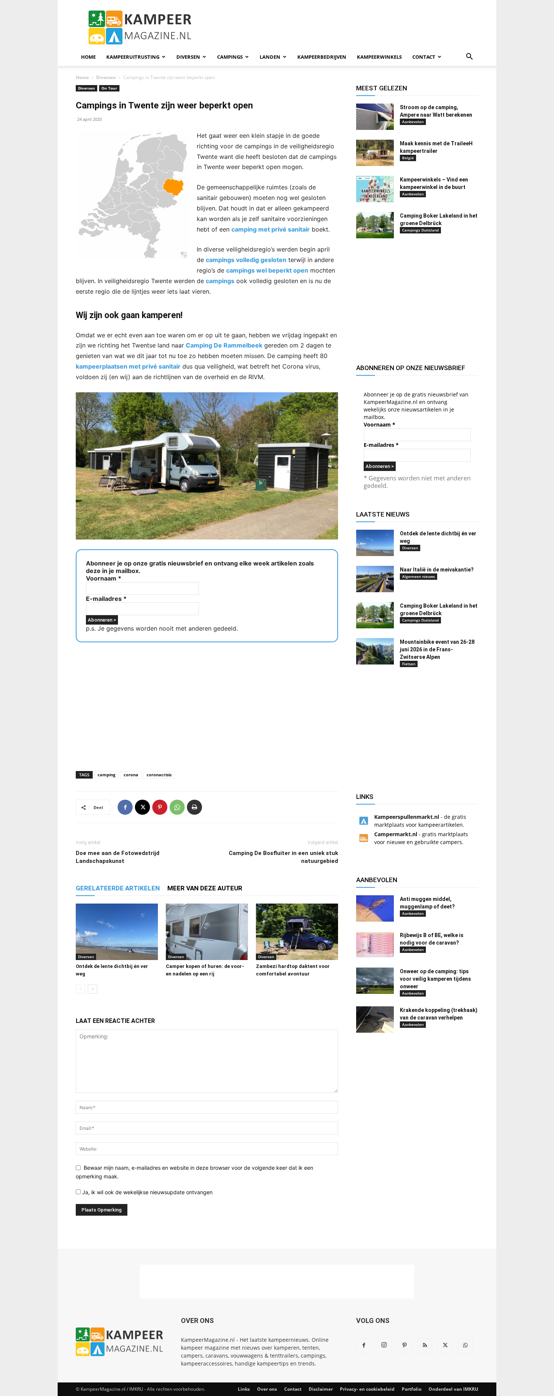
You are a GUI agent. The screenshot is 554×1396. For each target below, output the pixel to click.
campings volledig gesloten (246, 260)
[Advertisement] (341, 27)
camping (106, 774)
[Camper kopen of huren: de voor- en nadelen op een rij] (207, 932)
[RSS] (424, 1345)
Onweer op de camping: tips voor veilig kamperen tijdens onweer (435, 978)
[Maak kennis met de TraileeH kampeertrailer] (375, 153)
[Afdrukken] (194, 807)
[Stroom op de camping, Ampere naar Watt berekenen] (375, 117)
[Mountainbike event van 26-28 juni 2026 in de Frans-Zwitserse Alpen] (375, 651)
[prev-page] (80, 989)
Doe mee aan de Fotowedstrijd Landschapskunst (117, 857)
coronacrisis (159, 774)
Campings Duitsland (420, 230)
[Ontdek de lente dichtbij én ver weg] (117, 932)
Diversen (188, 56)
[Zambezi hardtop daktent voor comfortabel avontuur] (297, 932)
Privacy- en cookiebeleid (367, 1389)
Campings (230, 56)
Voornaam (103, 578)
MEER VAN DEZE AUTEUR (204, 888)
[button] (469, 57)
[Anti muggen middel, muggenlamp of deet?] (375, 908)
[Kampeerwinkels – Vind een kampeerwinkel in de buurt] (375, 189)
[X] (142, 807)
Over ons (267, 1389)
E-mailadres (106, 598)
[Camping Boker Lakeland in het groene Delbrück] (375, 225)
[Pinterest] (159, 807)
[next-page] (92, 989)
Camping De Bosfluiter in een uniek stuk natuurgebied (283, 857)
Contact (423, 56)
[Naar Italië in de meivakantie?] (375, 579)
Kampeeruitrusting (132, 56)
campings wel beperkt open (267, 270)
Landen (270, 56)
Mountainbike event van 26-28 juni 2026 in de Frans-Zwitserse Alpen (437, 649)
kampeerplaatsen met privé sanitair (128, 366)
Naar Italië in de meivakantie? (437, 570)
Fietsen (408, 663)
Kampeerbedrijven (321, 56)
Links (244, 1389)
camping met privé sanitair (270, 229)
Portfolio (411, 1389)
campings (220, 281)
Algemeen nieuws (418, 576)
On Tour (109, 88)
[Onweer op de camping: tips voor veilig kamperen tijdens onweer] (375, 981)
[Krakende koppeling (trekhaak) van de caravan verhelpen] (375, 1019)
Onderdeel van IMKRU (453, 1389)
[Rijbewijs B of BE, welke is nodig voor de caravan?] (375, 944)
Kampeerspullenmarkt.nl (406, 816)
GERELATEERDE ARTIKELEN (118, 888)
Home (88, 56)
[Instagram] (384, 1345)
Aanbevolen (413, 121)
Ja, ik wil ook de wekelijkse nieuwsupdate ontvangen (147, 1192)
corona (131, 774)
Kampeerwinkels (379, 56)
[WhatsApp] (177, 807)
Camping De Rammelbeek (224, 345)
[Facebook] (125, 807)
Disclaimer (321, 1389)
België (408, 157)
